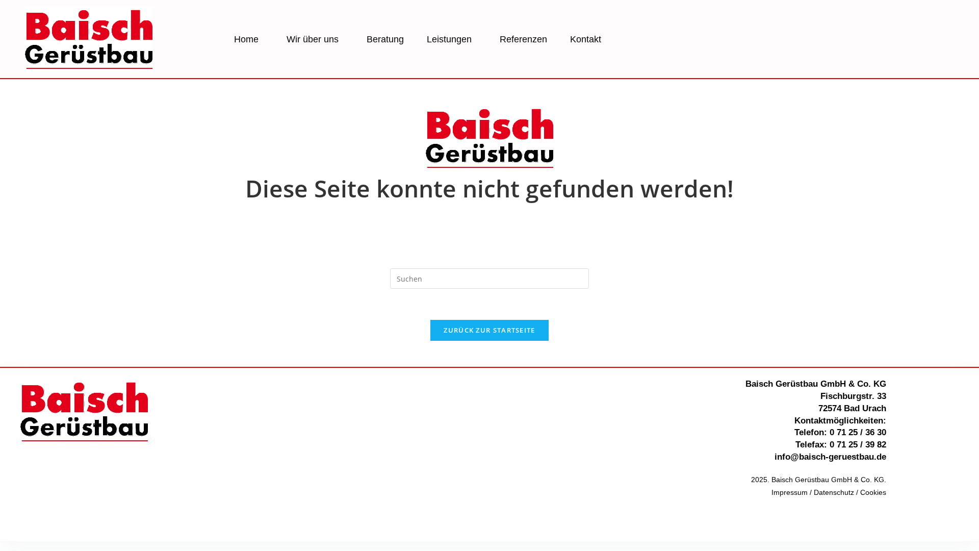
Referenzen (523, 39)
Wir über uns (313, 39)
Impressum (789, 492)
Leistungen (449, 39)
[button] (248, 39)
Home (246, 39)
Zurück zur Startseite (489, 330)
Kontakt (585, 39)
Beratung (385, 39)
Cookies (873, 492)
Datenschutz (834, 492)
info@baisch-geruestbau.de (830, 457)
